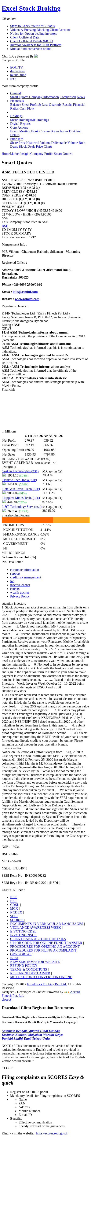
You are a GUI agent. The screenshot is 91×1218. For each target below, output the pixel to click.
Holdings (16, 116)
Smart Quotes (19, 97)
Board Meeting (20, 131)
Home (6, 153)
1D (4, 229)
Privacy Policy (20, 596)
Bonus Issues (59, 131)
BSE (5, 226)
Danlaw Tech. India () (19, 480)
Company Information (43, 97)
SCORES (17, 920)
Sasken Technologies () (20, 471)
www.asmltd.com (27, 299)
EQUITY (16, 67)
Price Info (16, 139)
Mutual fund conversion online (30, 49)
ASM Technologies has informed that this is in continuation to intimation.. (43, 347)
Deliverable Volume (64, 142)
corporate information (24, 569)
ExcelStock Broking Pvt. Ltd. (47, 984)
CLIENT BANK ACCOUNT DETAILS (38, 939)
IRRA (14, 958)
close (6, 999)
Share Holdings (20, 120)
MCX (14, 908)
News (81, 97)
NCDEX (16, 912)
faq (12, 581)
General (15, 93)
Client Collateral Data (24, 37)
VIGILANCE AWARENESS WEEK (35, 927)
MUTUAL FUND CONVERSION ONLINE (41, 977)
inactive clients (20, 585)
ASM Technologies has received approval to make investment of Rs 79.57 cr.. (45, 359)
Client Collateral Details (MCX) (31, 41)
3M (14, 229)
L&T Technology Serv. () (21, 506)
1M (9, 229)
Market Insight (19, 153)
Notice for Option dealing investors (33, 33)
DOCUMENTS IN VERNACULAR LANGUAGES (46, 924)
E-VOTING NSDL (23, 935)
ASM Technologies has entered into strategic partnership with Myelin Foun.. (43, 381)
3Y (25, 229)
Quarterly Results (60, 104)
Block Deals (27, 146)
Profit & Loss (39, 104)
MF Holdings (40, 120)
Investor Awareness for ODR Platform (35, 45)
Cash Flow (26, 108)
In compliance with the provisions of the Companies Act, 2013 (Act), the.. (43, 336)
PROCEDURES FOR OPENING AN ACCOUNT (45, 946)
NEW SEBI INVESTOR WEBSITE (35, 962)
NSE (13, 897)
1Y (20, 229)
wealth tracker (19, 592)
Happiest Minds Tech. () (21, 498)
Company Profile (42, 153)
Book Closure (40, 131)
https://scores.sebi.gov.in (52, 1133)
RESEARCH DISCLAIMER (30, 973)
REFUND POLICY (23, 965)
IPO (13, 79)
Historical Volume (38, 142)
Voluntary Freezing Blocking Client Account (40, 30)
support (15, 573)
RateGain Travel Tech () (21, 489)
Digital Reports (20, 123)
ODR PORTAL (21, 954)
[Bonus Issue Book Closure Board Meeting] (45, 462)
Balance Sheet (19, 104)
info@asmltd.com (25, 292)
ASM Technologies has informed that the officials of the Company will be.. (39, 370)
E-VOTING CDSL (23, 931)
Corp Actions (19, 127)
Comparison (68, 97)
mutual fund (18, 75)
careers (14, 588)
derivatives (17, 71)
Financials (17, 101)
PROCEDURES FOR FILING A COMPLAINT (43, 950)
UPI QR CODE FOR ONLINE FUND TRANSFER (46, 943)
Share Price (17, 142)
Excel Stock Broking (31, 8)
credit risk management (25, 577)
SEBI (14, 916)
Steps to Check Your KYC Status (32, 26)
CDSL (14, 904)
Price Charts (44, 146)
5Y (30, 229)
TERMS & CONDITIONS (28, 969)
